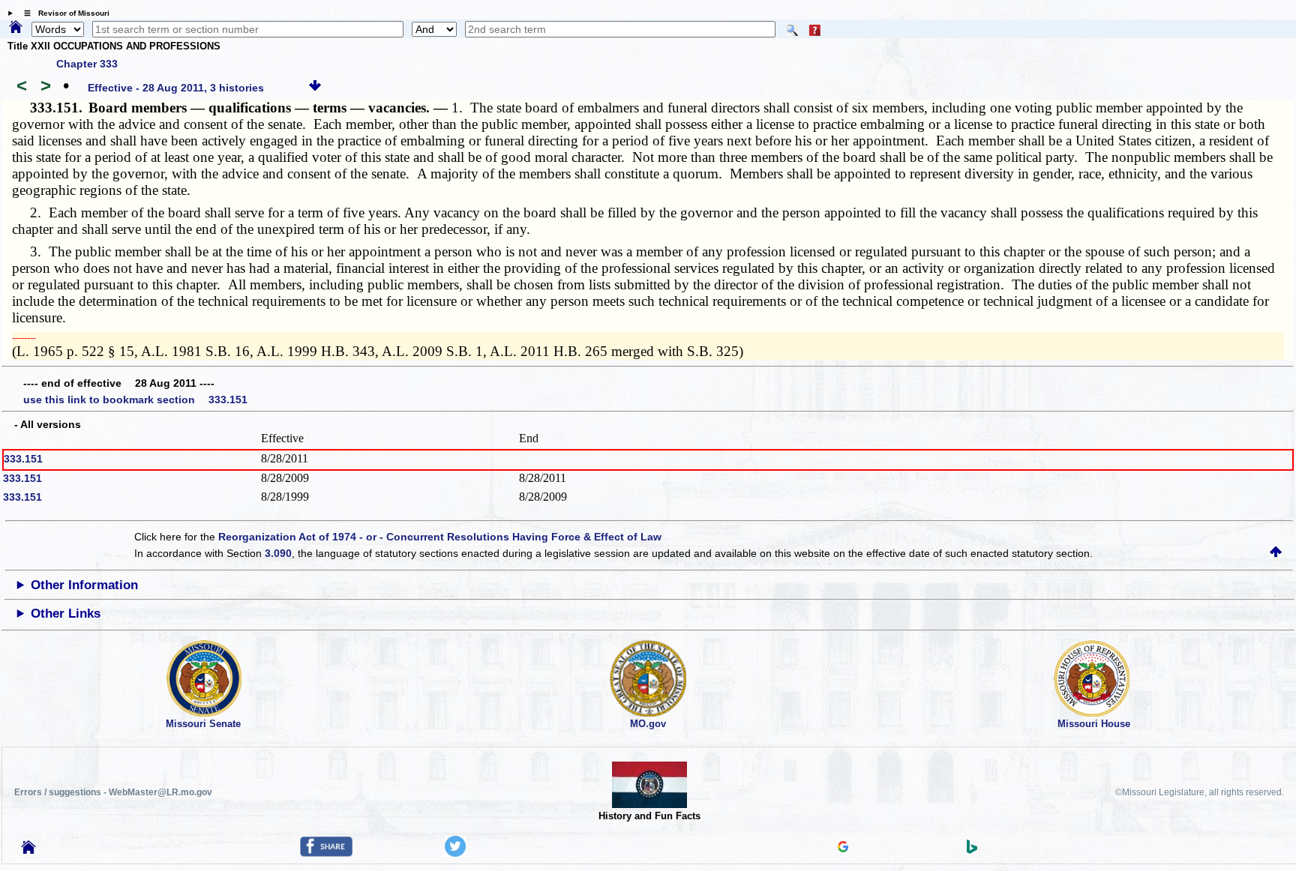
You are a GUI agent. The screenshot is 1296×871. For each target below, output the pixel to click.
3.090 (278, 553)
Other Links (65, 613)
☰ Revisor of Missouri (63, 13)
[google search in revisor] (843, 849)
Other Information (84, 585)
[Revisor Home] (28, 850)
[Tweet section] (455, 853)
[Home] (15, 27)
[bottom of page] (315, 88)
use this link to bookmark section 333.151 (135, 400)
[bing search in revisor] (972, 850)
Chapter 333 (87, 64)
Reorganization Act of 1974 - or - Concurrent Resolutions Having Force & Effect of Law (440, 537)
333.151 (23, 459)
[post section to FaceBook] (326, 853)
